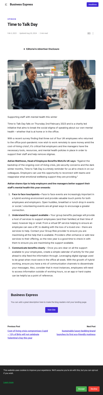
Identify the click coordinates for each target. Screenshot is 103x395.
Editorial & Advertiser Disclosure (42, 49)
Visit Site (52, 310)
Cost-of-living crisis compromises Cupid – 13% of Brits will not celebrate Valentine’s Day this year (28, 334)
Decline (94, 389)
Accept (81, 389)
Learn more (8, 382)
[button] (6, 4)
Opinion (12, 19)
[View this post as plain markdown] (89, 33)
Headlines (93, 5)
